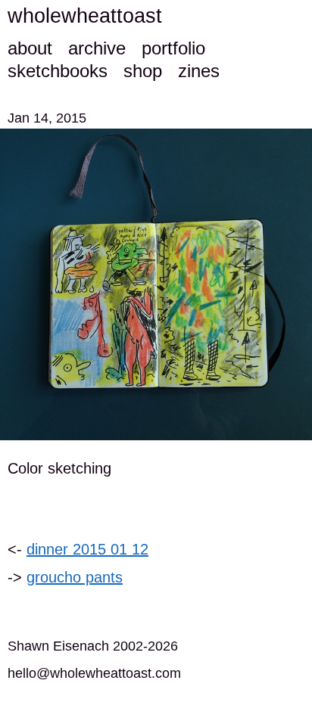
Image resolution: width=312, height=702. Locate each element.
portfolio (173, 48)
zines (199, 71)
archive (97, 48)
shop (142, 71)
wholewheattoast (85, 16)
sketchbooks (58, 71)
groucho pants (75, 577)
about (30, 48)
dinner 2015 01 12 (87, 549)
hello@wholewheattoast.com (94, 673)
